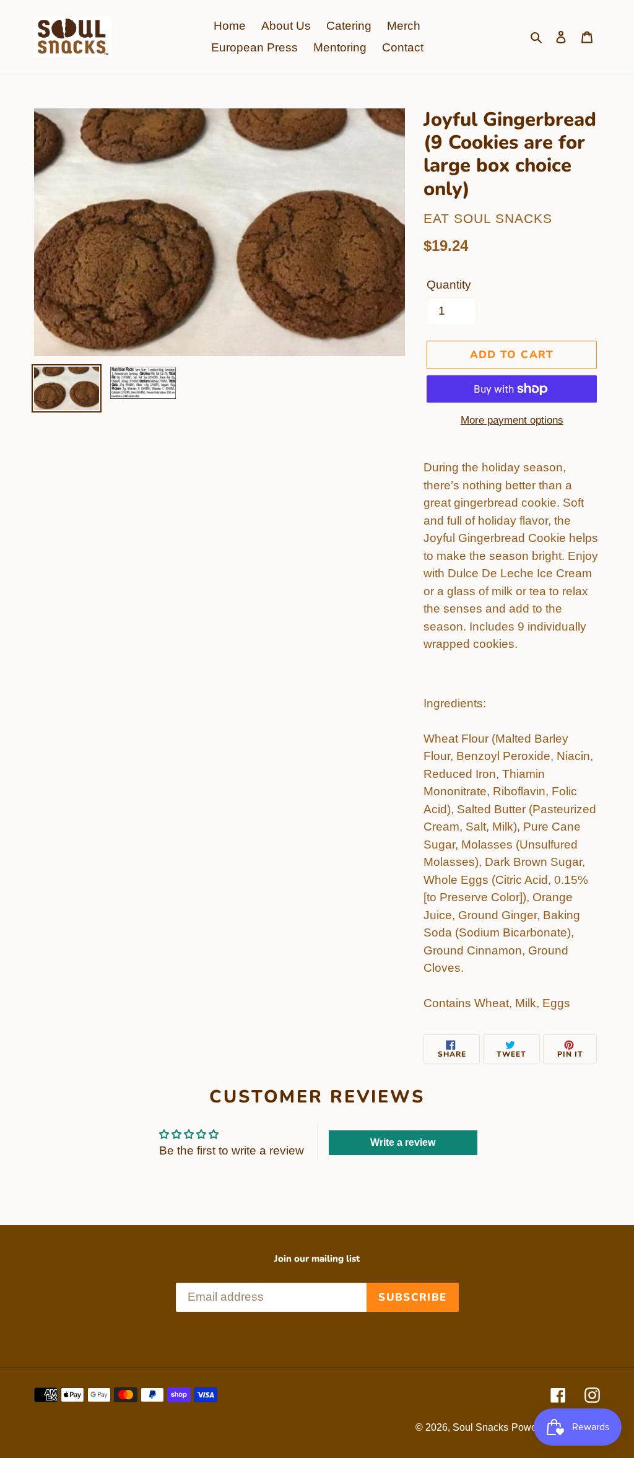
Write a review (402, 1142)
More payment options (512, 420)
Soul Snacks (480, 1427)
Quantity (449, 284)
